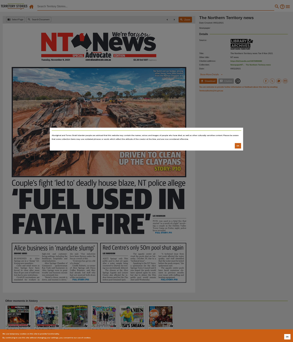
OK (238, 145)
